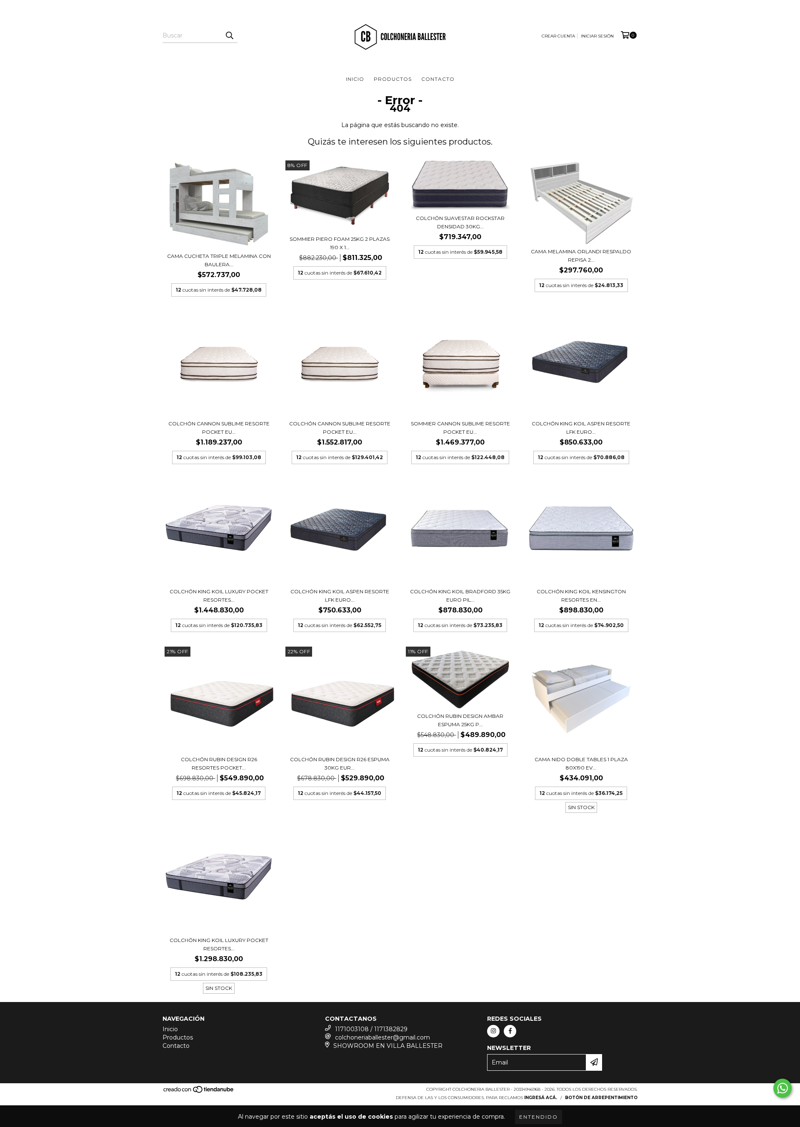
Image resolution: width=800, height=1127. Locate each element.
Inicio (355, 79)
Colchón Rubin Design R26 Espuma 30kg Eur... (340, 763)
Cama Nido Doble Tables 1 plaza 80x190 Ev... (581, 763)
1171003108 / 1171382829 (371, 1029)
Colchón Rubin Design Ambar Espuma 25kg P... (460, 720)
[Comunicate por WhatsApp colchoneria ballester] (782, 1088)
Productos (393, 79)
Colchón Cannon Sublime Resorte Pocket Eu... (219, 427)
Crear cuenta (558, 36)
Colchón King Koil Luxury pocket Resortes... (219, 595)
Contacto (438, 79)
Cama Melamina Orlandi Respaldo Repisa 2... (581, 255)
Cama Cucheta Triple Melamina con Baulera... (219, 260)
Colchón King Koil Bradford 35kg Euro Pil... (460, 595)
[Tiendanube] (198, 1092)
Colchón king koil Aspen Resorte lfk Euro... (581, 427)
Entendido (538, 1117)
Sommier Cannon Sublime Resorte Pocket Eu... (460, 427)
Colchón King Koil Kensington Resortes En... (581, 595)
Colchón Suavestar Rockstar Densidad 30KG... (460, 222)
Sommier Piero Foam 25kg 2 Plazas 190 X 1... (340, 243)
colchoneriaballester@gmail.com (382, 1037)
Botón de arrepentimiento (601, 1097)
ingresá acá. (540, 1097)
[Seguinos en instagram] (493, 1031)
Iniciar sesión (597, 36)
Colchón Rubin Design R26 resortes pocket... (219, 763)
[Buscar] (229, 35)
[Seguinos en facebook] (510, 1031)
